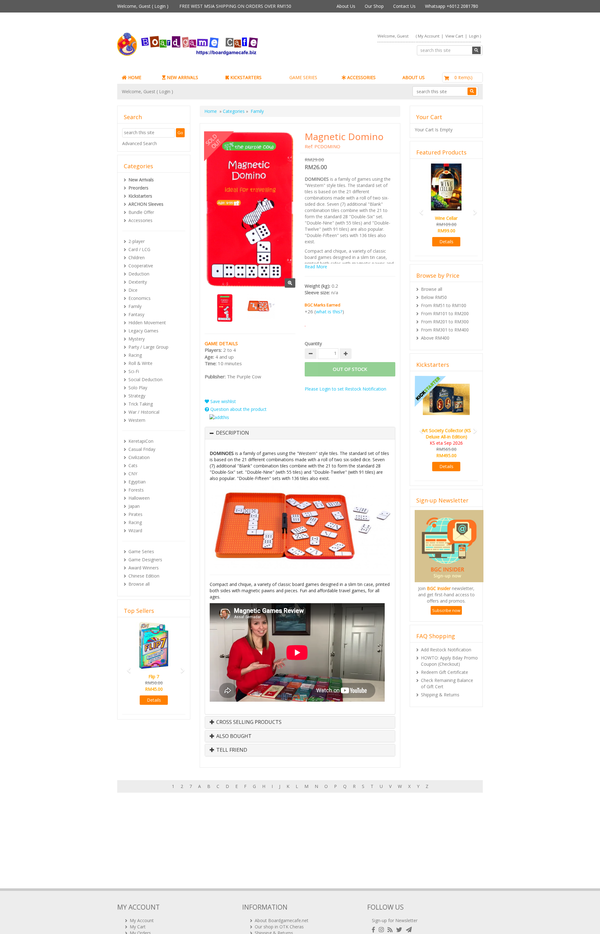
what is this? (329, 311)
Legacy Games (143, 331)
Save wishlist (222, 401)
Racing (135, 355)
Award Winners (143, 568)
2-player (136, 241)
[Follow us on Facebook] (375, 930)
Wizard (135, 530)
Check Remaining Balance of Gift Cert (447, 683)
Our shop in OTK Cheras (279, 927)
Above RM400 (435, 338)
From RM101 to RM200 (445, 313)
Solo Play (137, 388)
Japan (134, 506)
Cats (133, 465)
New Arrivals (141, 180)
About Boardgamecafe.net (281, 920)
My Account (428, 36)
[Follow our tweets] (400, 930)
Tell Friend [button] (231, 750)
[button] (127, 667)
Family (135, 306)
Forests (136, 490)
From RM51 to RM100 (443, 305)
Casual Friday (141, 449)
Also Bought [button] (233, 736)
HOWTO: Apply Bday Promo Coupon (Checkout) (449, 661)
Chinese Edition (143, 576)
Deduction (138, 274)
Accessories (140, 220)
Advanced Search (139, 143)
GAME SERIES (303, 77)
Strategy (136, 396)
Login (160, 6)
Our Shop (374, 6)
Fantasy (136, 314)
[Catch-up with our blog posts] (391, 930)
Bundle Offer (141, 212)
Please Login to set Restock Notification (345, 389)
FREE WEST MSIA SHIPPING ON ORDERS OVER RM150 (235, 6)
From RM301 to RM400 (445, 330)
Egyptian (137, 482)
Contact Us (404, 6)
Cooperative (140, 266)
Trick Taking (140, 404)
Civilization (139, 457)
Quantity (313, 343)
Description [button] (232, 433)
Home (210, 111)
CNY (132, 474)
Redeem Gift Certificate (444, 672)
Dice (133, 290)
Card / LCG (139, 249)
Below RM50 (434, 297)
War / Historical (143, 412)
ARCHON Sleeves (145, 204)
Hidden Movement (147, 323)
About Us (346, 6)
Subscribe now (446, 610)
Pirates (135, 514)
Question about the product (238, 409)
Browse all (139, 584)
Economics (139, 298)
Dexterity (137, 282)
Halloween (139, 498)
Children (136, 257)
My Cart (138, 927)
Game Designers (145, 560)
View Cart (454, 36)
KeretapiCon (140, 441)
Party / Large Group (148, 347)
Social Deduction (145, 379)
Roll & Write (140, 363)
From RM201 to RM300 (445, 322)
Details (154, 700)
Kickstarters (140, 196)
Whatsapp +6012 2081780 (451, 6)
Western (136, 420)
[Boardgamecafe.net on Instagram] (382, 930)
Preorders (138, 188)
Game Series (141, 551)
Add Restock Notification (446, 650)
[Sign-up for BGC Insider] (409, 930)
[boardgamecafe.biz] (206, 44)
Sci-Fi (133, 371)
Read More (316, 267)
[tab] (300, 433)
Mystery (136, 339)
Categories (234, 111)
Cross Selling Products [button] (248, 722)
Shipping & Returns (440, 695)
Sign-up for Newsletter (395, 920)
